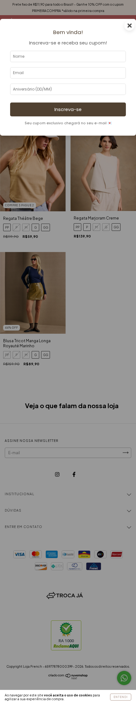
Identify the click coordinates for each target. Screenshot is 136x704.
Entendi (121, 697)
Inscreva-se (68, 109)
